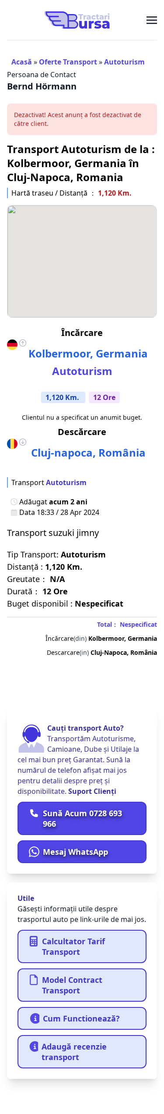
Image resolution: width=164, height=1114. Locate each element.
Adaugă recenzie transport (74, 1051)
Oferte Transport (68, 62)
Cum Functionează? (81, 1018)
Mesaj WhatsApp (75, 851)
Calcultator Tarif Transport (73, 946)
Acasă (21, 62)
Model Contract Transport (72, 985)
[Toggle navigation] (152, 20)
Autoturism (124, 62)
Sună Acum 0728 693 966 (82, 818)
